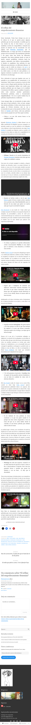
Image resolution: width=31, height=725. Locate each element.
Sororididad (4, 543)
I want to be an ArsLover (8, 657)
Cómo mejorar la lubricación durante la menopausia (14, 639)
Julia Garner (20, 385)
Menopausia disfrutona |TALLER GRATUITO (12, 637)
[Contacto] (20, 721)
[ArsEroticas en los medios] (14, 721)
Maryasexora (5, 579)
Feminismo (10, 536)
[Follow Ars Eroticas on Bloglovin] (7, 686)
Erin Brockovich (5, 210)
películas (10, 541)
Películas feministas (16, 49)
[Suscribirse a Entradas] (2, 706)
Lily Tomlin (7, 383)
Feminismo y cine (20, 540)
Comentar (25, 612)
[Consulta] (11, 721)
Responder (4, 590)
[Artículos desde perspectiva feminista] (17, 721)
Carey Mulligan (9, 350)
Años (8, 538)
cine (17, 538)
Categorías (13, 538)
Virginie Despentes (9, 157)
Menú (16, 12)
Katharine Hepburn (11, 122)
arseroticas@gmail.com (7, 716)
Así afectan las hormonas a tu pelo (9, 642)
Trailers (19, 543)
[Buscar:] (15, 629)
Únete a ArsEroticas (7, 647)
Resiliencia (26, 541)
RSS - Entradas (7, 706)
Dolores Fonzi (9, 252)
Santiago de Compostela (7, 714)
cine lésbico (22, 538)
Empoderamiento (5, 540)
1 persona (9, 588)
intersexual (4, 541)
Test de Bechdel (12, 543)
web (26, 67)
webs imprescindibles (10, 544)
